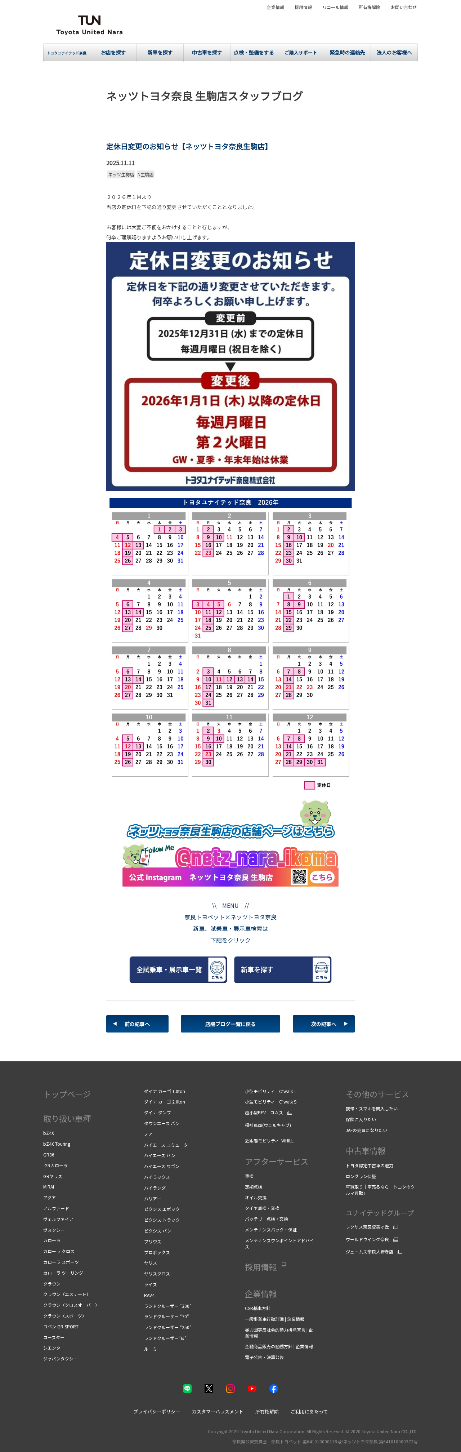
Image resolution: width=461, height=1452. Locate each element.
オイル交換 (256, 1197)
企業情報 (275, 7)
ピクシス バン (157, 1230)
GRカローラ (55, 1165)
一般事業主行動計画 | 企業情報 (274, 1319)
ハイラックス (157, 1177)
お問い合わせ (404, 7)
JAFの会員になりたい (367, 1130)
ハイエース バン (159, 1155)
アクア (49, 1197)
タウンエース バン (162, 1123)
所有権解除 (369, 7)
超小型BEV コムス (264, 1112)
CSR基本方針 (258, 1308)
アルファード (56, 1208)
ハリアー (152, 1198)
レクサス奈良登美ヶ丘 (367, 1227)
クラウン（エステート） (67, 1294)
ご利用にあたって (309, 1411)
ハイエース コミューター (168, 1145)
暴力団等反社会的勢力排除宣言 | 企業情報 (279, 1333)
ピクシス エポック (162, 1209)
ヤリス (150, 1263)
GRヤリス (52, 1176)
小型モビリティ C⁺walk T (270, 1091)
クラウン (52, 1283)
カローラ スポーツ (61, 1262)
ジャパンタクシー (60, 1358)
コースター (53, 1337)
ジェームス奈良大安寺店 (369, 1252)
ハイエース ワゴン (163, 1166)
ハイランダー (157, 1188)
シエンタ (52, 1348)
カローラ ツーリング (63, 1273)
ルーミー (152, 1349)
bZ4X (48, 1133)
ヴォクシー (54, 1230)
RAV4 (149, 1295)
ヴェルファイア (58, 1219)
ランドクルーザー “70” (166, 1316)
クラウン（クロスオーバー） (71, 1305)
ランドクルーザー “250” (168, 1327)
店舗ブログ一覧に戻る (230, 1023)
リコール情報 (335, 7)
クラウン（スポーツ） (64, 1316)
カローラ (52, 1240)
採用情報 (303, 7)
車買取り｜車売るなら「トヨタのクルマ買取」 (380, 1190)
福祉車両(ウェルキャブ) (268, 1125)
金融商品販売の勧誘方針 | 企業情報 (279, 1346)
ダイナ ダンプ (157, 1112)
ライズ (150, 1284)
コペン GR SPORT (61, 1326)
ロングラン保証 (361, 1176)
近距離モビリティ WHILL (269, 1140)
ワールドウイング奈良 (367, 1239)
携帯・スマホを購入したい (372, 1108)
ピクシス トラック (162, 1220)
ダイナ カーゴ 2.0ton (164, 1101)
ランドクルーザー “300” (168, 1306)
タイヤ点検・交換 (262, 1208)
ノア (148, 1134)
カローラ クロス (59, 1251)
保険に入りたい (361, 1119)
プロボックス (157, 1252)
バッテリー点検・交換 (266, 1219)
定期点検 (254, 1187)
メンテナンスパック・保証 (271, 1229)
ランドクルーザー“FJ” (165, 1338)
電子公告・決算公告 (264, 1357)
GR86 (48, 1154)
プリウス (152, 1241)
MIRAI (48, 1187)
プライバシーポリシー (156, 1411)
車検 (250, 1176)
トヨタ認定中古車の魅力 (369, 1165)
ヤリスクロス (157, 1273)
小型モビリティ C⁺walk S (270, 1101)
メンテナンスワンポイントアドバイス (279, 1243)
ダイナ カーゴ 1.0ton (164, 1091)
